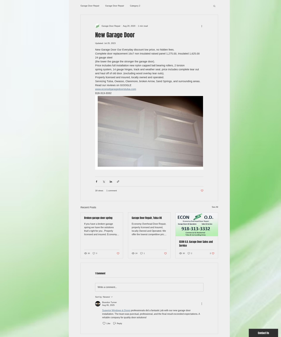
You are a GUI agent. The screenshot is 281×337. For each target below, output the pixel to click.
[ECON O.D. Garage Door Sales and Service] (197, 224)
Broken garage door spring (98, 218)
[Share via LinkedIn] (110, 181)
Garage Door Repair (89, 6)
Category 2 (135, 6)
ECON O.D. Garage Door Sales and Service (196, 244)
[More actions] (201, 26)
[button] (214, 6)
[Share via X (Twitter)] (103, 181)
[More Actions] (201, 304)
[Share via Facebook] (96, 181)
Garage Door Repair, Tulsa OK (147, 218)
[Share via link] (118, 181)
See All (215, 207)
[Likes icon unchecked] (104, 323)
